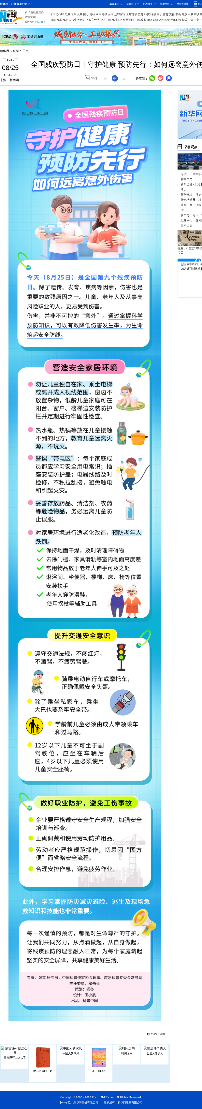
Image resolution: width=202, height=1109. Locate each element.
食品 (65, 19)
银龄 (126, 19)
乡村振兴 (117, 19)
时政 (73, 14)
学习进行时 (57, 14)
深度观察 (190, 147)
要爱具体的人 (155, 1053)
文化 (172, 14)
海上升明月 (99, 1071)
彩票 (167, 19)
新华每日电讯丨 (191, 215)
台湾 (111, 14)
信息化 (84, 19)
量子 (159, 14)
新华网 (4, 50)
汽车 (59, 19)
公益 (191, 19)
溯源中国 (134, 19)
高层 (67, 14)
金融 (53, 19)
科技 (147, 14)
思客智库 (119, 14)
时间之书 (126, 1053)
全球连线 (131, 14)
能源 (155, 19)
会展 (161, 19)
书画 (178, 14)
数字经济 (94, 19)
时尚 (179, 19)
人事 (79, 14)
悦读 (185, 19)
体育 (165, 14)
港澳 (105, 14)
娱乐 (173, 19)
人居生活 (73, 19)
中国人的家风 (71, 1053)
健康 (184, 14)
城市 (143, 19)
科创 (153, 14)
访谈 (196, 14)
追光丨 (185, 204)
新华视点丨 (188, 194)
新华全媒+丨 (189, 184)
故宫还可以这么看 (15, 1057)
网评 (98, 14)
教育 (140, 14)
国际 (86, 14)
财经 (92, 14)
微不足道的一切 (42, 1071)
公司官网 (30, 17)
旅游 (149, 19)
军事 (190, 14)
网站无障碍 (183, 4)
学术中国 (105, 19)
